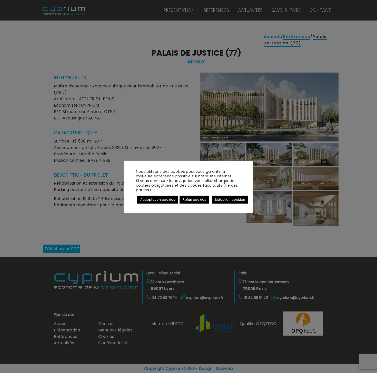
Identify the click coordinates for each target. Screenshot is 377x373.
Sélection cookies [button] (230, 199)
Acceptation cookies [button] (157, 199)
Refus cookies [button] (194, 199)
